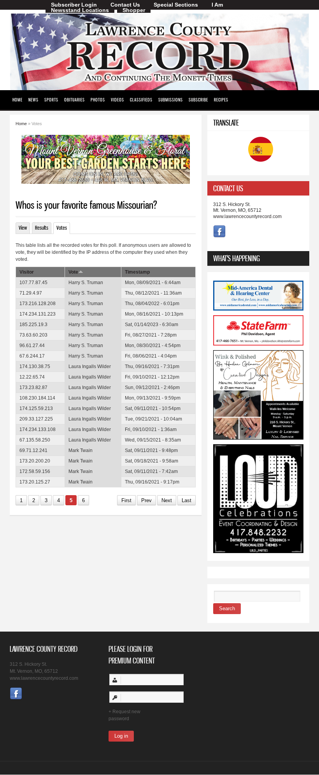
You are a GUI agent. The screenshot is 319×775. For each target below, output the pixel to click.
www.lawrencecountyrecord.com (247, 216)
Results (41, 227)
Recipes (221, 100)
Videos (117, 100)
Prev (146, 500)
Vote (73, 272)
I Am (217, 4)
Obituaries (74, 100)
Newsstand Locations (80, 10)
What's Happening (236, 258)
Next (166, 500)
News (33, 100)
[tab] (258, 188)
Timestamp (137, 272)
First (126, 500)
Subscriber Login (74, 4)
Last (186, 500)
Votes (63, 227)
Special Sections (176, 4)
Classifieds (141, 100)
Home (17, 100)
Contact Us (125, 4)
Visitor (26, 272)
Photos (98, 100)
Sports (51, 100)
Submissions (170, 100)
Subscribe (198, 100)
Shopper (134, 10)
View (23, 227)
